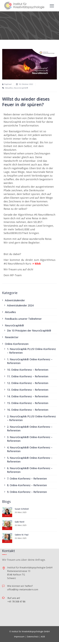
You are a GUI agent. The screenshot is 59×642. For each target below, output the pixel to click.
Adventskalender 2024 (20, 305)
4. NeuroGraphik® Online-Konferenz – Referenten (29, 449)
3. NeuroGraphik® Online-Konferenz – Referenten (29, 438)
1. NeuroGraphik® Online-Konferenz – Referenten (29, 361)
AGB (43, 636)
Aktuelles (9, 88)
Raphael (8, 84)
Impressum (19, 636)
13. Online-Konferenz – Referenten (27, 389)
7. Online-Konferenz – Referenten (27, 478)
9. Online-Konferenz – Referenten (27, 492)
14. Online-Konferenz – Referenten (27, 396)
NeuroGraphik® (21, 88)
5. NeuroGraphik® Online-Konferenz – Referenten (29, 459)
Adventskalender (15, 300)
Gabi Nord (19, 521)
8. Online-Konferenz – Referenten (27, 485)
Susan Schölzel (22, 508)
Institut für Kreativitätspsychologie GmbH (31, 631)
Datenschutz (33, 636)
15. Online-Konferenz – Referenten (27, 403)
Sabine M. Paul (21, 534)
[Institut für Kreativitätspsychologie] (24, 5)
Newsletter (11, 337)
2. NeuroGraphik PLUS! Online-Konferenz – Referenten (31, 418)
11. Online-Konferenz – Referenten (27, 376)
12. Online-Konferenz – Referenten (27, 383)
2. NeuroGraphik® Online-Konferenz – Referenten (29, 428)
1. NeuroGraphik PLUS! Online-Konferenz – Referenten (31, 350)
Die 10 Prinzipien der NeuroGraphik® (29, 330)
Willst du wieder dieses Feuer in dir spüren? (26, 101)
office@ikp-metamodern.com (22, 589)
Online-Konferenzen (16, 344)
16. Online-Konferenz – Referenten (27, 409)
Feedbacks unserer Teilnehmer (23, 318)
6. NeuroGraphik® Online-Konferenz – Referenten (29, 470)
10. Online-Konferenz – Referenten (27, 369)
